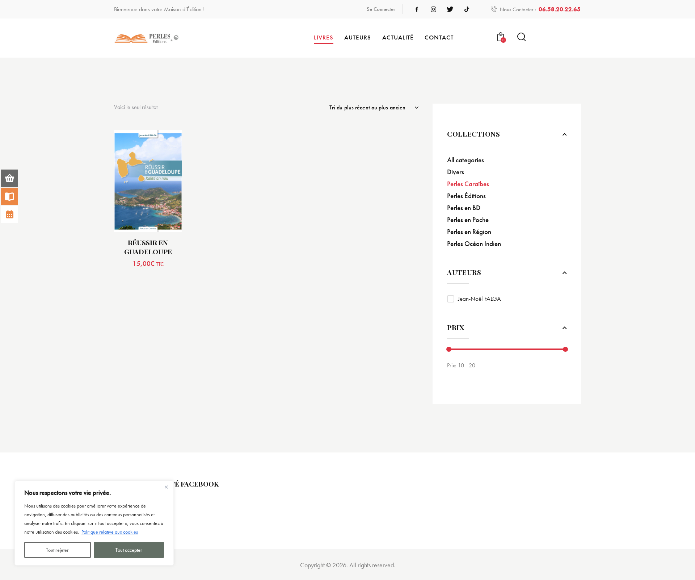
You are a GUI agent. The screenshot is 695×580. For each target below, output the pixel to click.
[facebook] (417, 9)
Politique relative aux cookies (109, 532)
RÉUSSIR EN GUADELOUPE (148, 247)
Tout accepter (128, 550)
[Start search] (522, 37)
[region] (94, 523)
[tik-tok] (466, 9)
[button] (127, 180)
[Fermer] (166, 487)
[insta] (433, 9)
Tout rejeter (57, 550)
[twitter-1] (450, 9)
